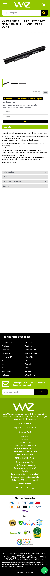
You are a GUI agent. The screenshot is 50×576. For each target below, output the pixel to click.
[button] (5, 5)
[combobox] (25, 13)
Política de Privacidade (15, 566)
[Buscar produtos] (44, 13)
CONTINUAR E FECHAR (25, 573)
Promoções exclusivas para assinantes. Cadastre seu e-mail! (30, 384)
